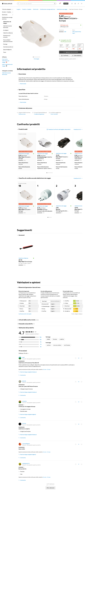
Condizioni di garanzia (39, 114)
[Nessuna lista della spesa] (78, 4)
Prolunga (5, 44)
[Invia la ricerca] (18, 3)
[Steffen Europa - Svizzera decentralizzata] (45, 198)
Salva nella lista (77, 55)
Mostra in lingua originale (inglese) (28, 414)
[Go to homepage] (7, 4)
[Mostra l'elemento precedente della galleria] (16, 33)
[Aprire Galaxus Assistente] (72, 4)
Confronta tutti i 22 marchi (25, 314)
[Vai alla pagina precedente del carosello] (19, 151)
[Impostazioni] (60, 4)
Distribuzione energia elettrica (7, 18)
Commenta (23, 375)
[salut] (30, 358)
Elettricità (4, 14)
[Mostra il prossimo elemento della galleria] (56, 33)
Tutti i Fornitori (54, 114)
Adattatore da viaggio (7, 22)
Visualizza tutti (77, 129)
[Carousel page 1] (46, 172)
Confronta (65, 55)
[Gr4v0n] (29, 424)
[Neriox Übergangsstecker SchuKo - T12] (63, 198)
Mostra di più (23, 83)
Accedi (66, 3)
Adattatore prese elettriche (7, 26)
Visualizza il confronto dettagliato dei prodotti (59, 129)
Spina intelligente (7, 49)
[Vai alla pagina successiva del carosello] (80, 151)
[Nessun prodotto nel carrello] (81, 4)
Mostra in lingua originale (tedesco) (28, 372)
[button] (80, 25)
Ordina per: (21, 353)
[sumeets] (29, 401)
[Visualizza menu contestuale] (73, 358)
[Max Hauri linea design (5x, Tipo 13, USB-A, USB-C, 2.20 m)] (26, 252)
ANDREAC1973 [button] (26, 463)
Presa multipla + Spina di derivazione (7, 40)
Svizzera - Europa (46, 369)
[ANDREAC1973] (30, 464)
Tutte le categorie (6, 9)
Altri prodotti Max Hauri (76, 32)
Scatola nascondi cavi (8, 47)
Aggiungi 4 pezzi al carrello (71, 52)
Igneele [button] (24, 381)
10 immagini (36, 59)
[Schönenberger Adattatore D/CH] (45, 146)
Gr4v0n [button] (24, 423)
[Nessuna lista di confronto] (75, 4)
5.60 (61, 16)
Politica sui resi (22, 114)
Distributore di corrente (6, 36)
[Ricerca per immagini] (54, 3)
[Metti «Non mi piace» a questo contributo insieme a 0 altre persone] (81, 358)
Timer (4, 52)
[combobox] (26, 353)
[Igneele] (29, 381)
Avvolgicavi (5, 30)
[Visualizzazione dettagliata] (28, 306)
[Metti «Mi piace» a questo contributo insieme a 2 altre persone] (75, 358)
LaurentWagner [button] (26, 443)
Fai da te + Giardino (6, 12)
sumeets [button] (24, 401)
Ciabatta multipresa (8, 33)
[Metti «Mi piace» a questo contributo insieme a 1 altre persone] (75, 444)
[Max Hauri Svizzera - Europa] (63, 146)
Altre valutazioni (50, 488)
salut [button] (23, 357)
